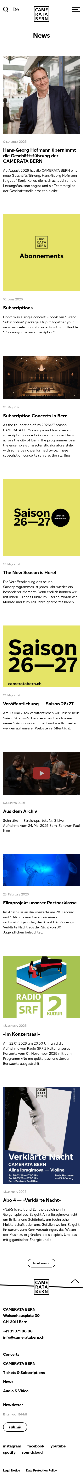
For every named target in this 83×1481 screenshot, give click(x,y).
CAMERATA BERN (19, 1363)
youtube (58, 1446)
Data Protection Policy (41, 1470)
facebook (35, 1446)
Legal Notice (11, 1470)
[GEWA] (41, 14)
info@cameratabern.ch (23, 1337)
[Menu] (76, 9)
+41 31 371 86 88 (18, 1331)
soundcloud (32, 1452)
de (16, 9)
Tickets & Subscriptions (24, 1372)
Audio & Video (16, 1390)
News (8, 1381)
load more (41, 1263)
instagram (12, 1446)
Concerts (11, 1354)
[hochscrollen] (75, 1281)
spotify (9, 1452)
